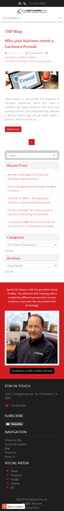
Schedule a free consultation (32, 370)
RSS (13, 487)
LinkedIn (15, 483)
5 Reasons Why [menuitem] (13, 440)
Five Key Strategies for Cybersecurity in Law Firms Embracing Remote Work (30, 212)
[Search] (54, 155)
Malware (32, 57)
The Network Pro (36, 53)
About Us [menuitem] (10, 456)
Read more (13, 129)
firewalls (47, 61)
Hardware (22, 57)
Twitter (14, 471)
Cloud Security (36, 61)
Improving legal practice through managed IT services (32, 188)
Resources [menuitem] (10, 452)
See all (9, 250)
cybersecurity (11, 57)
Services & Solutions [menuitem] (16, 444)
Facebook (16, 475)
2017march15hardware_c (16, 61)
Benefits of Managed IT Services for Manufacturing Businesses (28, 176)
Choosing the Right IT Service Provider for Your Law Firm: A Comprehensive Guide (32, 224)
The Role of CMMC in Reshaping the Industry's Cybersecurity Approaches (29, 200)
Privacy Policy (32, 507)
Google (15, 479)
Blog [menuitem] (7, 448)
